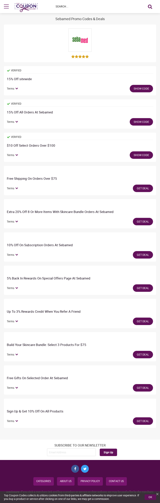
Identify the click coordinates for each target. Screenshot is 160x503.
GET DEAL (143, 188)
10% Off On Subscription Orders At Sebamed (40, 245)
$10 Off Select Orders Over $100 (31, 145)
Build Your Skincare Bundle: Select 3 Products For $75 (46, 345)
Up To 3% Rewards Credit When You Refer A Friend (44, 311)
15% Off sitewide (19, 79)
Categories (43, 481)
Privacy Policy (90, 481)
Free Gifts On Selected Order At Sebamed (37, 378)
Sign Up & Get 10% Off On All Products (35, 411)
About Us (66, 481)
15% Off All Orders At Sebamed (30, 112)
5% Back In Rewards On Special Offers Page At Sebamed (48, 278)
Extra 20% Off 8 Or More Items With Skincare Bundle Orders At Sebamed (60, 212)
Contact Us (116, 481)
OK (150, 497)
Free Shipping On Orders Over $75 (32, 178)
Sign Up (108, 452)
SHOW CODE (141, 88)
